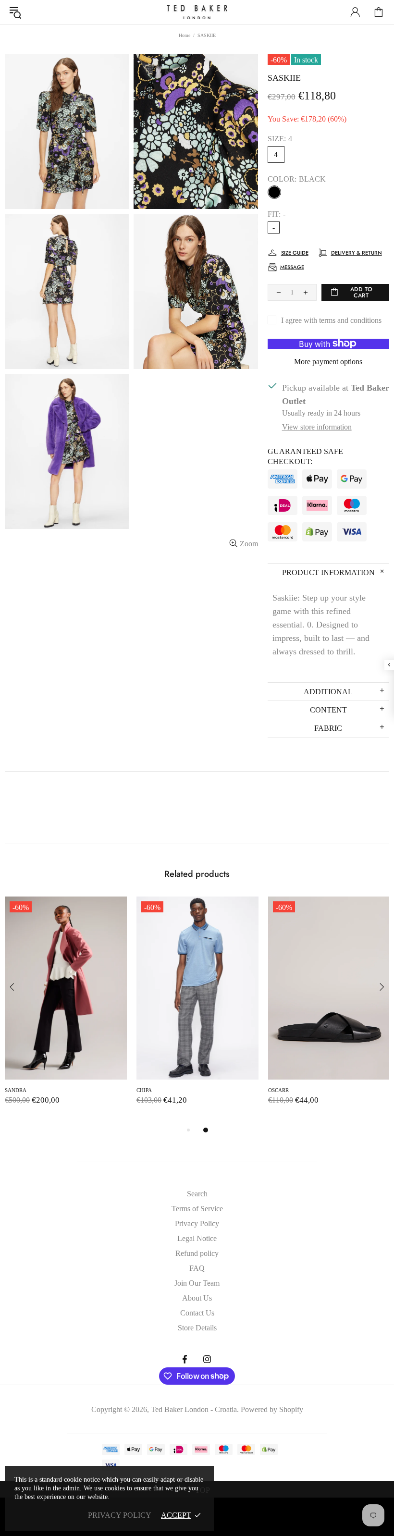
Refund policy (197, 1253)
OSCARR (278, 1090)
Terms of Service (197, 1208)
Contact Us (197, 1313)
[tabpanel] (66, 1010)
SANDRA (15, 1090)
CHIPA (144, 1090)
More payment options (328, 361)
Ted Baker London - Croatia (197, 12)
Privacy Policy (197, 1223)
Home (184, 35)
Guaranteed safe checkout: (305, 456)
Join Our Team (197, 1283)
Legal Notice (197, 1238)
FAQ (197, 1268)
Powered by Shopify (272, 1409)
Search (197, 1194)
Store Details (197, 1328)
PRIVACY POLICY (119, 1515)
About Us (197, 1298)
